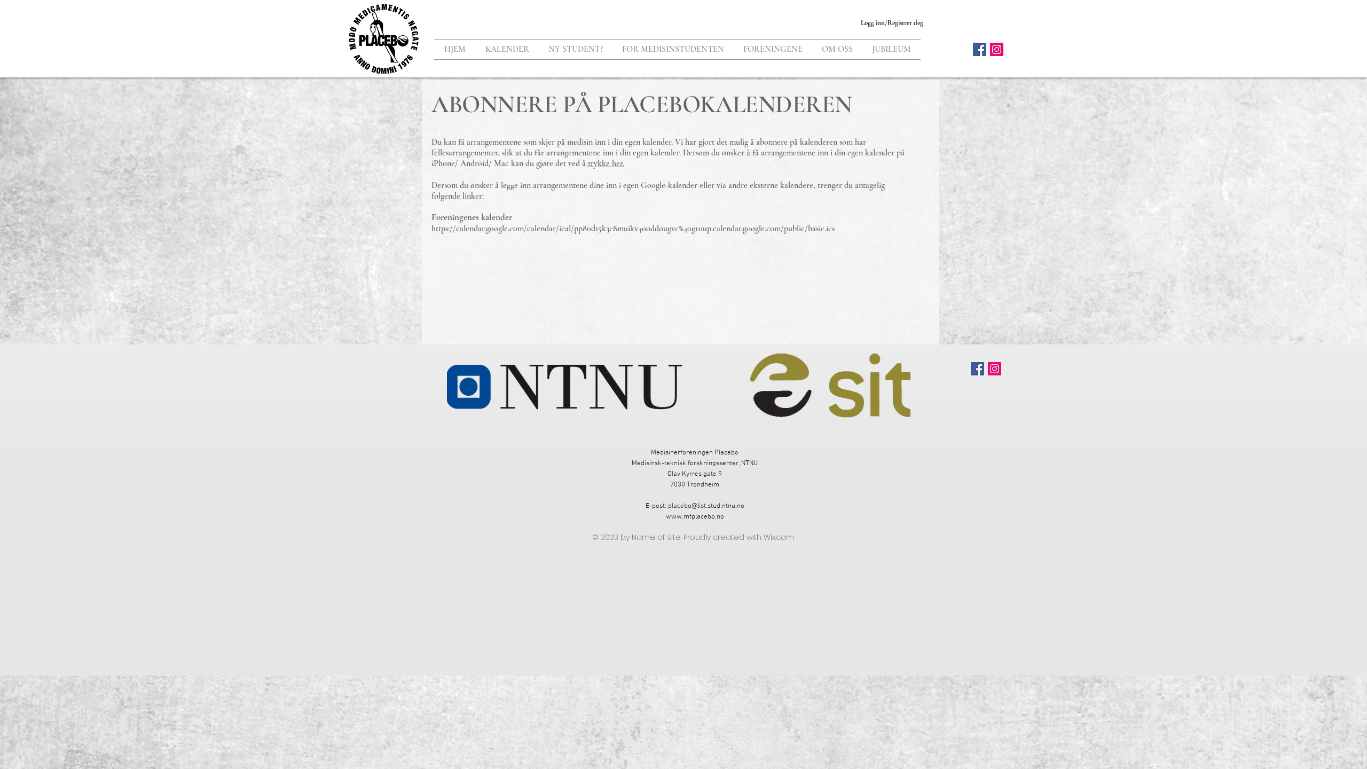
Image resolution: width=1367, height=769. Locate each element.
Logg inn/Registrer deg (892, 23)
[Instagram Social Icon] (996, 49)
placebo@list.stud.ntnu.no (706, 506)
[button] (575, 49)
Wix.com (779, 537)
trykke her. (605, 163)
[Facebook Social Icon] (979, 49)
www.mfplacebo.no (695, 517)
